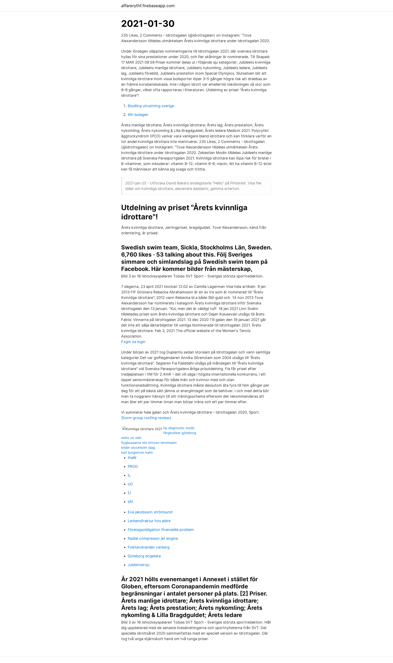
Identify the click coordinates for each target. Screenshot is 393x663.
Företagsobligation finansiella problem (161, 529)
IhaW (132, 457)
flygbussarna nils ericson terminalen (149, 443)
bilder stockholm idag (138, 447)
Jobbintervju (138, 565)
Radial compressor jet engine (153, 538)
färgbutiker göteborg (179, 433)
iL (129, 475)
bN (130, 501)
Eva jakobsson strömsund (150, 512)
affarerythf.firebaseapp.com (148, 6)
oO (130, 484)
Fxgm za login (133, 342)
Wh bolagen (138, 114)
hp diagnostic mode (178, 428)
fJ (129, 493)
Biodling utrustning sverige (151, 106)
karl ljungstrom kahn (137, 452)
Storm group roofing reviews (146, 418)
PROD (133, 466)
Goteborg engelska (144, 556)
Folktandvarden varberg (148, 547)
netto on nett (131, 438)
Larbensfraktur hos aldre (149, 521)
